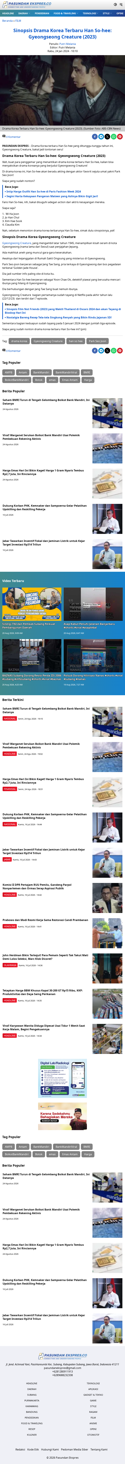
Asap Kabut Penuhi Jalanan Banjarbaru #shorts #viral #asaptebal (89, 625)
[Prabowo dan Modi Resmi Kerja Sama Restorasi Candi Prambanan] (107, 933)
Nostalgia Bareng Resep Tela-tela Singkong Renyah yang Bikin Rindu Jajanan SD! (59, 317)
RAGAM (93, 1411)
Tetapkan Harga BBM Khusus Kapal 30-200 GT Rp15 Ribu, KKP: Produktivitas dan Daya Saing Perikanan (43, 992)
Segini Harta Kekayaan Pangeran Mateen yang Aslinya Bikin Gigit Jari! (52, 196)
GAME (93, 1400)
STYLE (106, 13)
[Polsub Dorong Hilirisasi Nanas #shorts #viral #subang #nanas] (93, 655)
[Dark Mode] (115, 5)
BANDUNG (31, 1411)
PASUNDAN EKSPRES (15, 146)
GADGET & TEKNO (93, 1394)
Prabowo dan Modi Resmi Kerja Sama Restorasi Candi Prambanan (45, 920)
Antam (23, 372)
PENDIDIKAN (42, 13)
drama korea (19, 341)
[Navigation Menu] (121, 5)
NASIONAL (10, 718)
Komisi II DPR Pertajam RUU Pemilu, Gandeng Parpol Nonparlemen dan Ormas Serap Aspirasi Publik (37, 886)
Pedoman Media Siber (74, 1449)
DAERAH (23, 13)
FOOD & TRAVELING (65, 13)
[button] (24, 13)
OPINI (120, 13)
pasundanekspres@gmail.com (62, 1368)
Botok (38, 380)
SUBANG (31, 1394)
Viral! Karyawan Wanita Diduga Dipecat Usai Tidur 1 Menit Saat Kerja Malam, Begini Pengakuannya (44, 1027)
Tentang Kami (98, 1449)
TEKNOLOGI (89, 13)
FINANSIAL (10, 788)
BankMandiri (41, 372)
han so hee (76, 341)
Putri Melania (67, 44)
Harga (88, 380)
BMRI (86, 372)
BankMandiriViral (66, 372)
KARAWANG (32, 1406)
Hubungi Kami (50, 1449)
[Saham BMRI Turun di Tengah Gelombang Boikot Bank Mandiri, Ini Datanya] (107, 413)
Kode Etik (33, 1449)
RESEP (31, 1429)
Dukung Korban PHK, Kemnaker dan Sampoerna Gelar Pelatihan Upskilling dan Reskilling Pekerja (45, 507)
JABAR (7, 859)
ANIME (93, 1423)
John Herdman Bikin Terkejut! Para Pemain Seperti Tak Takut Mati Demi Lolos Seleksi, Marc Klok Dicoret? (45, 957)
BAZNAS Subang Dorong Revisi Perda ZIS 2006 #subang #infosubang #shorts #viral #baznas (31, 677)
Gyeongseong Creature (16, 243)
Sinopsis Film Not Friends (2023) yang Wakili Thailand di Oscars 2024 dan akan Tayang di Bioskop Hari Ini (63, 310)
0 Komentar (13, 137)
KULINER (32, 1434)
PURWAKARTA (31, 1400)
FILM (18, 21)
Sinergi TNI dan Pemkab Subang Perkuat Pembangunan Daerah (28, 625)
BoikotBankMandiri (17, 380)
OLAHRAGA (10, 965)
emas (52, 380)
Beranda (7, 21)
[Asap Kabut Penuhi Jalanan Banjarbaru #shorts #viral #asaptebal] (93, 604)
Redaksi (20, 1449)
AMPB (8, 372)
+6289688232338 (62, 1375)
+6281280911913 (62, 1371)
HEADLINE (8, 13)
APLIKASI (93, 1389)
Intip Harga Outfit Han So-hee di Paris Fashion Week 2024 (44, 191)
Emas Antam (70, 380)
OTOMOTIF (93, 1434)
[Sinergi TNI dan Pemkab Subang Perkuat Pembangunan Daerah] (31, 604)
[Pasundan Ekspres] (26, 5)
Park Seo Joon (97, 341)
